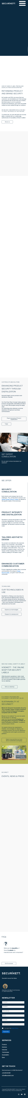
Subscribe (6, 1031)
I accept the (11, 1028)
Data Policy (15, 1028)
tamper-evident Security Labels (10, 499)
